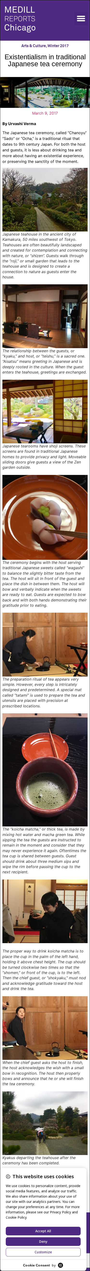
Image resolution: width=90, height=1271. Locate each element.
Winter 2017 (58, 46)
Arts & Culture (33, 46)
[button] (81, 18)
